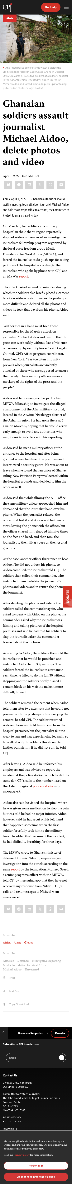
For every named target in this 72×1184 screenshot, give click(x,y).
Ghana (28, 942)
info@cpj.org (10, 1128)
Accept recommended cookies (36, 1176)
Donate (60, 1033)
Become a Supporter (30, 1033)
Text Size (14, 991)
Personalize (36, 1165)
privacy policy (22, 1155)
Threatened (32, 969)
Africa (7, 942)
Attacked (8, 961)
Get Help (51, 7)
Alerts (9, 18)
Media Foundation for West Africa (24, 965)
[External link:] (18, 277)
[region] (36, 1157)
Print (11, 978)
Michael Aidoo (12, 969)
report (23, 277)
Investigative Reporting (46, 961)
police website (43, 786)
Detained (23, 961)
